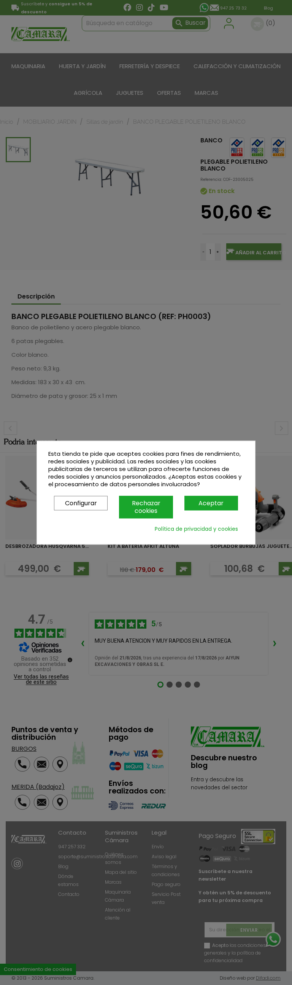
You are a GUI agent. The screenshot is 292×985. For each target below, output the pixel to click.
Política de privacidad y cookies (196, 529)
